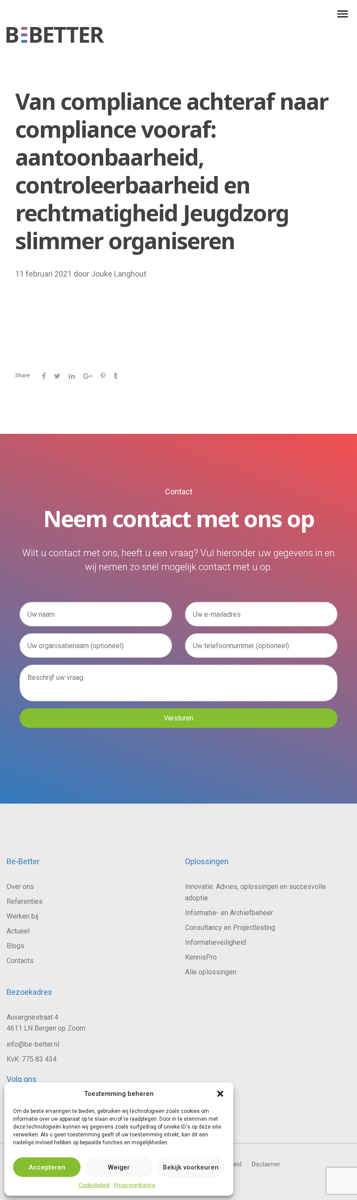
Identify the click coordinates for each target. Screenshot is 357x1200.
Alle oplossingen (210, 972)
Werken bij (22, 916)
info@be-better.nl (33, 1044)
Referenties (25, 901)
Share (22, 375)
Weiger (119, 1167)
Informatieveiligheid (215, 942)
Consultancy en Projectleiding (230, 927)
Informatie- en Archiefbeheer (229, 913)
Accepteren (47, 1167)
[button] (220, 1093)
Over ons (20, 886)
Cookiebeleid (94, 1185)
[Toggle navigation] (346, 14)
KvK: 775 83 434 (32, 1059)
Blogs (15, 946)
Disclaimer (266, 1164)
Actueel (18, 931)
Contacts (20, 961)
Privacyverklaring (134, 1185)
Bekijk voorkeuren (191, 1167)
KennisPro (201, 957)
